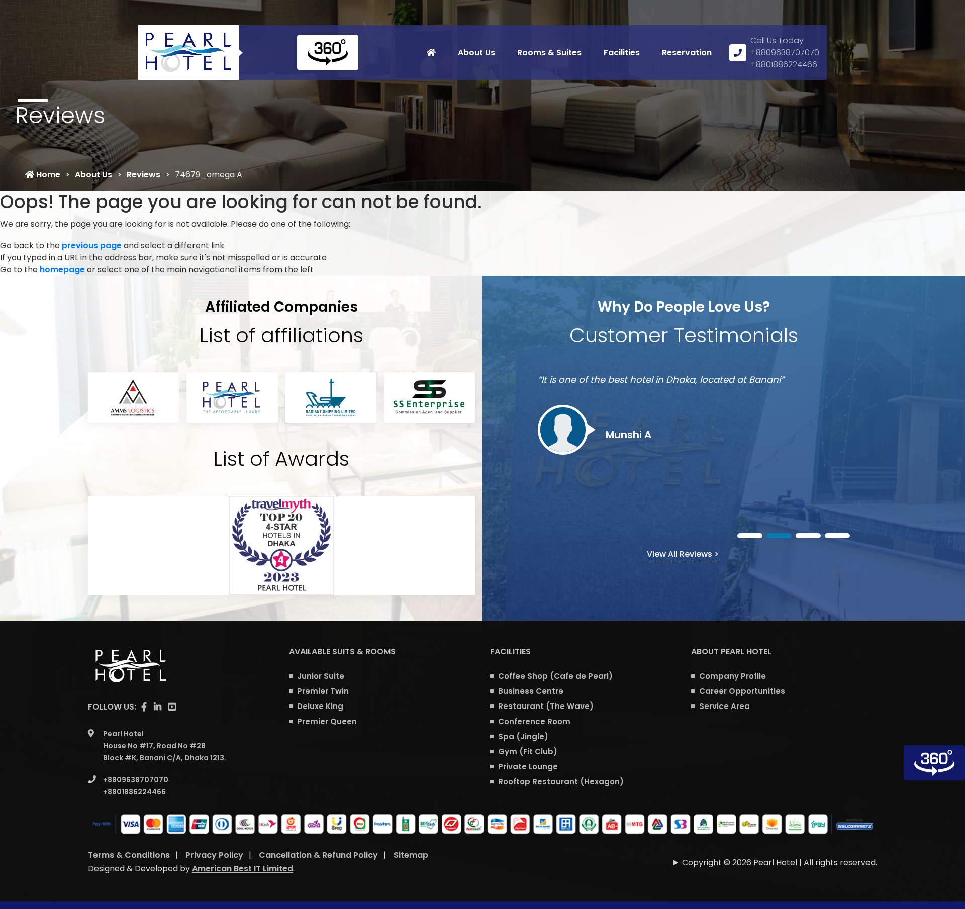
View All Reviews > (683, 554)
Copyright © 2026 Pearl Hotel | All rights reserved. (779, 862)
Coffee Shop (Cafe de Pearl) (555, 676)
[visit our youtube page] (172, 707)
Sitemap (411, 855)
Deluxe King (320, 706)
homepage (62, 269)
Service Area (724, 706)
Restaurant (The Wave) (546, 706)
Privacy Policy (214, 855)
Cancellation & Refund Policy (318, 855)
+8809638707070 (784, 52)
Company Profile (732, 676)
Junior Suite (320, 676)
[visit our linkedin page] (157, 707)
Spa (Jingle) (523, 736)
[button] (749, 535)
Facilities (622, 52)
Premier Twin (323, 691)
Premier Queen (327, 721)
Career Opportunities (742, 691)
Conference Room (534, 721)
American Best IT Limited (242, 868)
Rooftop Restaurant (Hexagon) (561, 781)
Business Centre (530, 691)
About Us (476, 52)
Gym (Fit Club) (527, 751)
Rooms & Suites (549, 52)
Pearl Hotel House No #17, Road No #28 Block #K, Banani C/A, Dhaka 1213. (164, 746)
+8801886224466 (783, 64)
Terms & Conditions (129, 855)
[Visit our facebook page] (144, 707)
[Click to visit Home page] (431, 52)
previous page (92, 245)
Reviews (143, 174)
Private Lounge (528, 766)
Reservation (687, 52)
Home (47, 174)
